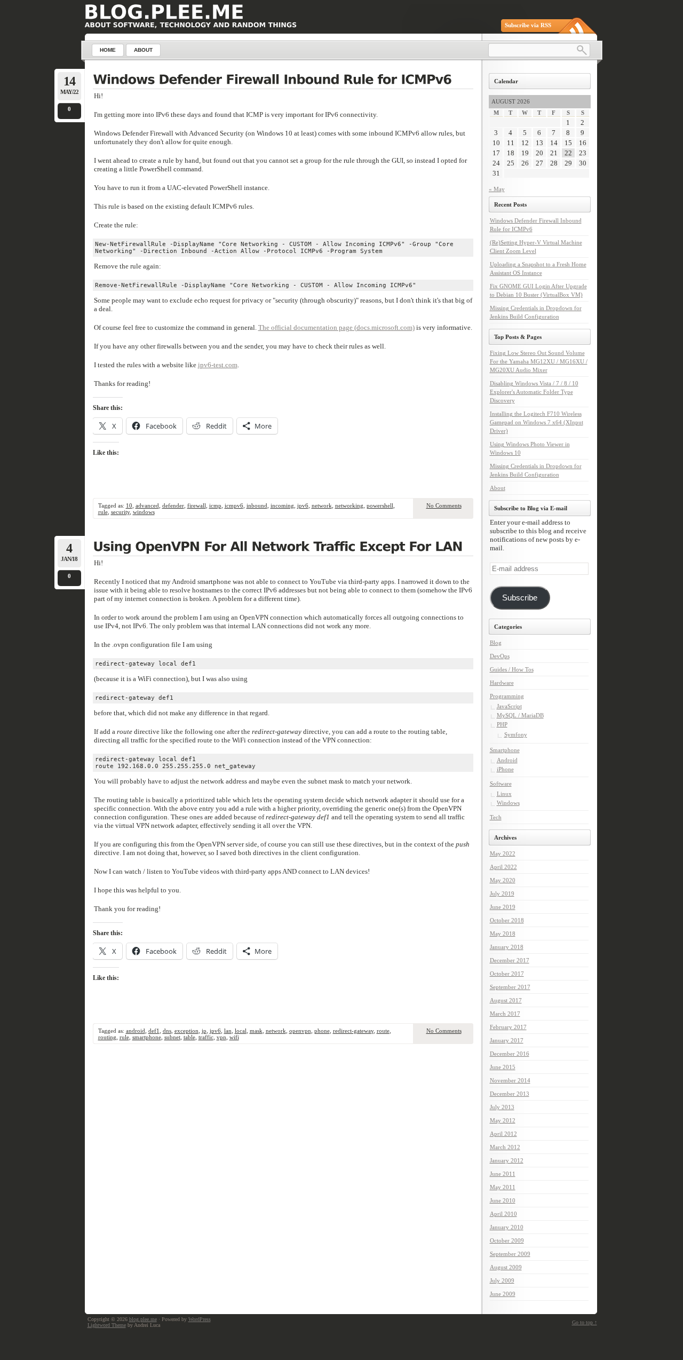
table (189, 1037)
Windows (508, 803)
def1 (154, 1030)
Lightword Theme (107, 1325)
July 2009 (502, 1280)
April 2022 (503, 867)
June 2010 (502, 1200)
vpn (221, 1037)
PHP (502, 724)
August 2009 (506, 1267)
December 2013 (509, 1093)
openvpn (300, 1030)
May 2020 (502, 880)
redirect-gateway (353, 1030)
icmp (215, 505)
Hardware (502, 682)
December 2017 (509, 960)
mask (256, 1030)
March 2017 (505, 1013)
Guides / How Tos (512, 669)
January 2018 (506, 947)
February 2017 (508, 1027)
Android (507, 760)
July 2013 (502, 1107)
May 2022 (502, 853)
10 (129, 505)
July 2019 (502, 893)
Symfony (515, 734)
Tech (496, 817)
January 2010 (506, 1227)
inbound (257, 505)
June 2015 (502, 1067)
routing (107, 1037)
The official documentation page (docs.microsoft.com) (336, 327)
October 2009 (507, 1240)
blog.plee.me (143, 1319)
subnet (172, 1037)
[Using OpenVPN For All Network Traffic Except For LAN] (283, 547)
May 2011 (502, 1187)
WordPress (199, 1319)
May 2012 (502, 1120)
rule (103, 512)
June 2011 (502, 1174)
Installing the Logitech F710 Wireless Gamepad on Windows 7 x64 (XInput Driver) (536, 422)
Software (501, 783)
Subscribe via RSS (528, 25)
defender (173, 505)
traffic (205, 1037)
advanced (147, 505)
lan (228, 1030)
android (135, 1030)
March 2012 (505, 1147)
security (120, 512)
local (241, 1030)
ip (204, 1030)
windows (144, 512)
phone (322, 1030)
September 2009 (510, 1254)
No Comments (444, 505)
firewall (196, 505)
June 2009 (502, 1294)
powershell (380, 505)
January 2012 (506, 1160)
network (322, 505)
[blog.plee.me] (164, 12)
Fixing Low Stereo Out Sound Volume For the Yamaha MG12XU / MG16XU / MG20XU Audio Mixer (538, 361)
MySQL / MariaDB (520, 715)
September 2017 (510, 987)
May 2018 (502, 933)
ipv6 (302, 505)
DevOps (500, 656)
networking (349, 505)
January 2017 (506, 1040)
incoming (282, 505)
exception (186, 1030)
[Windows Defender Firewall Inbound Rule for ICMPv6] (283, 80)
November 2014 (510, 1080)
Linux (504, 793)
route (383, 1030)
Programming (507, 696)
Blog (496, 642)
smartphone (146, 1037)
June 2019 (502, 907)
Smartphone (505, 750)
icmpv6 (234, 505)
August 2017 (506, 1000)
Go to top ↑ (584, 1322)
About (497, 488)
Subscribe (519, 598)
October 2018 (507, 920)
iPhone (505, 769)
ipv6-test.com (217, 365)
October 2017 (507, 973)
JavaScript (509, 706)
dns (167, 1030)
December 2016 (509, 1053)
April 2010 (503, 1214)
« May (497, 189)
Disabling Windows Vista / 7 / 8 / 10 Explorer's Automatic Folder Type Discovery (534, 392)
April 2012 (503, 1133)
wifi (234, 1037)
